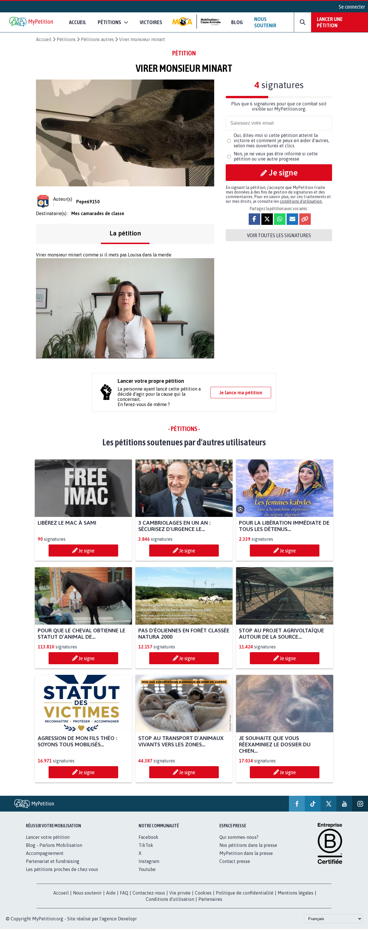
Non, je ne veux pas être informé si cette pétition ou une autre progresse (276, 156)
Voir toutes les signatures (279, 235)
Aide (111, 892)
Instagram (149, 861)
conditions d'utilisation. (301, 201)
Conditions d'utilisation (170, 899)
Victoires (151, 22)
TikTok (146, 845)
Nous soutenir (265, 22)
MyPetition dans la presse (246, 853)
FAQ (124, 892)
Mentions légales (295, 892)
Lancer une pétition (330, 22)
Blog (237, 22)
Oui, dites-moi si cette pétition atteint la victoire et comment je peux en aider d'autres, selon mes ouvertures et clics (281, 140)
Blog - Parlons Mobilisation (54, 845)
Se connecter (352, 6)
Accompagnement (45, 853)
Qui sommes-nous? (238, 837)
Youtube (147, 869)
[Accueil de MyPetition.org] (31, 22)
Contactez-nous (149, 892)
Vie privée (180, 892)
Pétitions (66, 39)
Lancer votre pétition (48, 837)
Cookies (203, 892)
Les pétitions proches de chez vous (62, 869)
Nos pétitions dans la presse (248, 845)
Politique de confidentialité (244, 892)
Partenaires (210, 899)
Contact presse (234, 861)
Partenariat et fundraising (52, 861)
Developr (127, 918)
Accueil (77, 22)
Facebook (148, 837)
